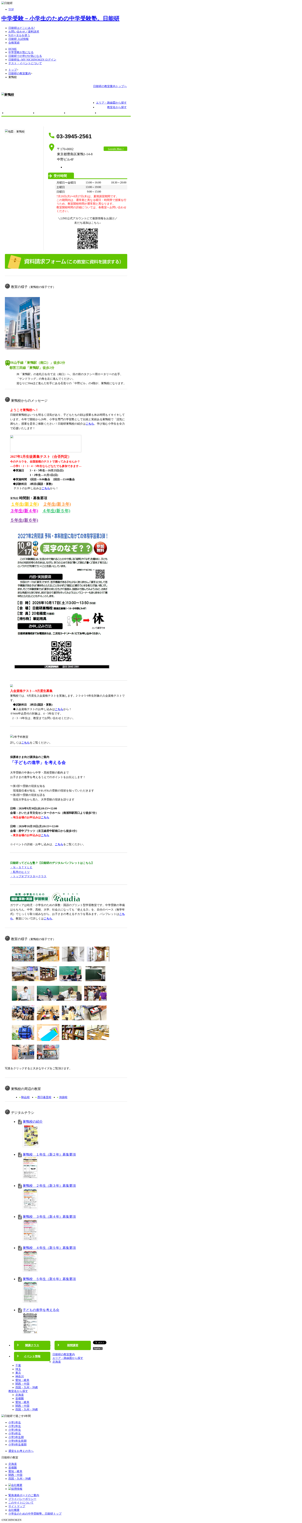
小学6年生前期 (17, 1440)
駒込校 (25, 1097)
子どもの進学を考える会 (41, 1310)
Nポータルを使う (19, 35)
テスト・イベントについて (25, 63)
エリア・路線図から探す (111, 102)
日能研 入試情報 (18, 38)
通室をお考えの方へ (21, 1450)
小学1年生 (14, 1422)
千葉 (18, 1365)
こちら (59, 709)
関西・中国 (22, 1383)
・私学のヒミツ (20, 871)
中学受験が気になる (21, 52)
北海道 (56, 1361)
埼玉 (18, 1369)
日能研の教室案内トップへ (110, 86)
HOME (12, 48)
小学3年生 (14, 1429)
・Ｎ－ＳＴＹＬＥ (21, 867)
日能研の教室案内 (19, 73)
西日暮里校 (44, 1097)
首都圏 (19, 1398)
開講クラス (50, 113)
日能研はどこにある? (21, 27)
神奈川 (19, 1376)
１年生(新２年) (25, 504)
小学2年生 (14, 1426)
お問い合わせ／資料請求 (23, 31)
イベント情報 (112, 113)
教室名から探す (117, 107)
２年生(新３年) (57, 504)
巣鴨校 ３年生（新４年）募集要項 (49, 1216)
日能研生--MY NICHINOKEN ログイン (32, 59)
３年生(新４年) (24, 510)
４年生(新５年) (56, 510)
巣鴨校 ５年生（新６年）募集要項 (49, 1279)
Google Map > (116, 148)
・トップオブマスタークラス (28, 876)
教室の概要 (19, 113)
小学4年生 (14, 1433)
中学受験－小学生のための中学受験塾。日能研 (60, 18)
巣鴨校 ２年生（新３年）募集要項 (49, 1185)
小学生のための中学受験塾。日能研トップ (35, 1513)
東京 (18, 1372)
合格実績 (14, 42)
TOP (11, 9)
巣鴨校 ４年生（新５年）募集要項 (49, 1248)
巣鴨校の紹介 (33, 1121)
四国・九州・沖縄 (26, 1387)
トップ (12, 69)
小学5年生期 (16, 1437)
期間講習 (81, 113)
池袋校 (63, 1097)
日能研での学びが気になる (25, 55)
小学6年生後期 (17, 1444)
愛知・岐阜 (22, 1380)
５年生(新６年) (24, 520)
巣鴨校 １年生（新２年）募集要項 (49, 1154)
